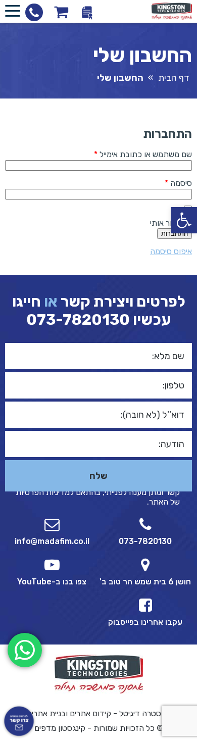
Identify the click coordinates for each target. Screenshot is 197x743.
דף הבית (173, 77)
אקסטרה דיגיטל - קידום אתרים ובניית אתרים (99, 713)
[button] (184, 220)
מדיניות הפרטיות (43, 492)
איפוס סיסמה (171, 251)
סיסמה (170, 183)
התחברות (174, 233)
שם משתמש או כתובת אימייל (135, 154)
